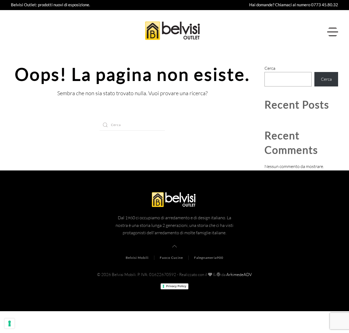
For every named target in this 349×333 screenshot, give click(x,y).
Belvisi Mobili (137, 258)
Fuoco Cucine (171, 258)
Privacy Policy (176, 286)
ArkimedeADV (239, 274)
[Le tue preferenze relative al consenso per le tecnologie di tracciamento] (9, 323)
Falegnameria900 (208, 258)
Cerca (269, 68)
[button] (332, 32)
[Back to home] (174, 32)
